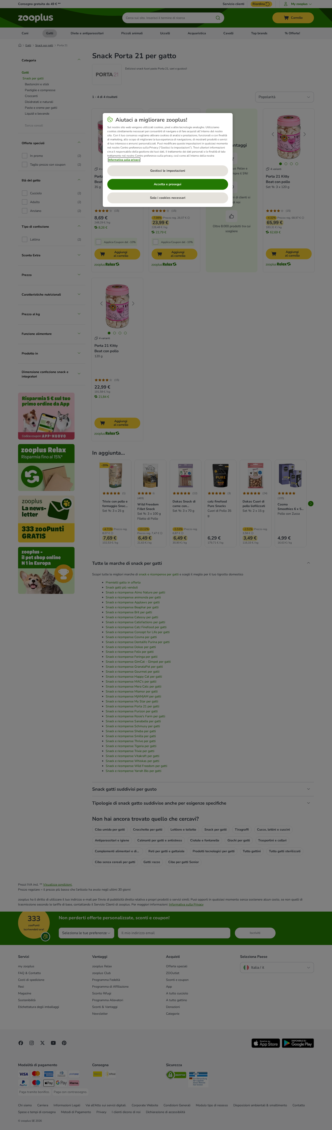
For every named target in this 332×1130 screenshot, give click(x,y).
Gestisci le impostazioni (167, 171)
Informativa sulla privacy (124, 160)
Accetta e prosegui (167, 184)
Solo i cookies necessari (167, 198)
